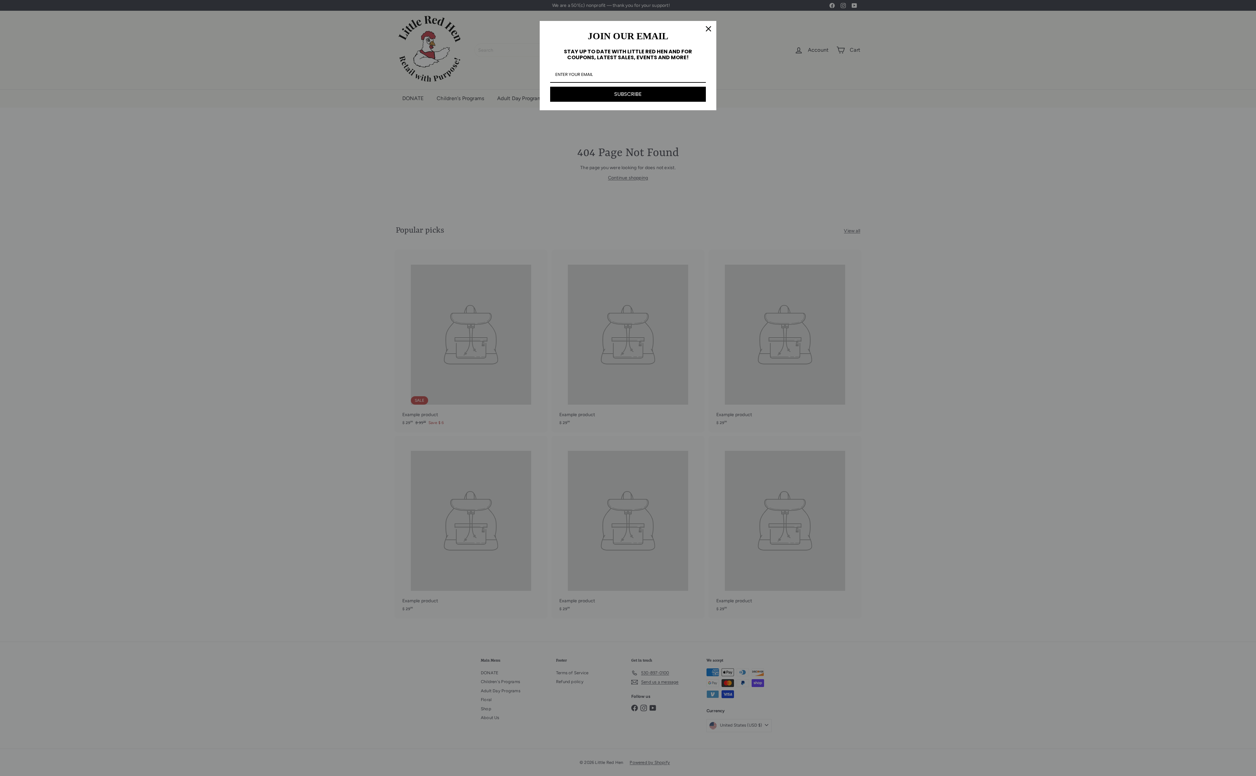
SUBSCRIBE (628, 94)
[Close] (708, 29)
